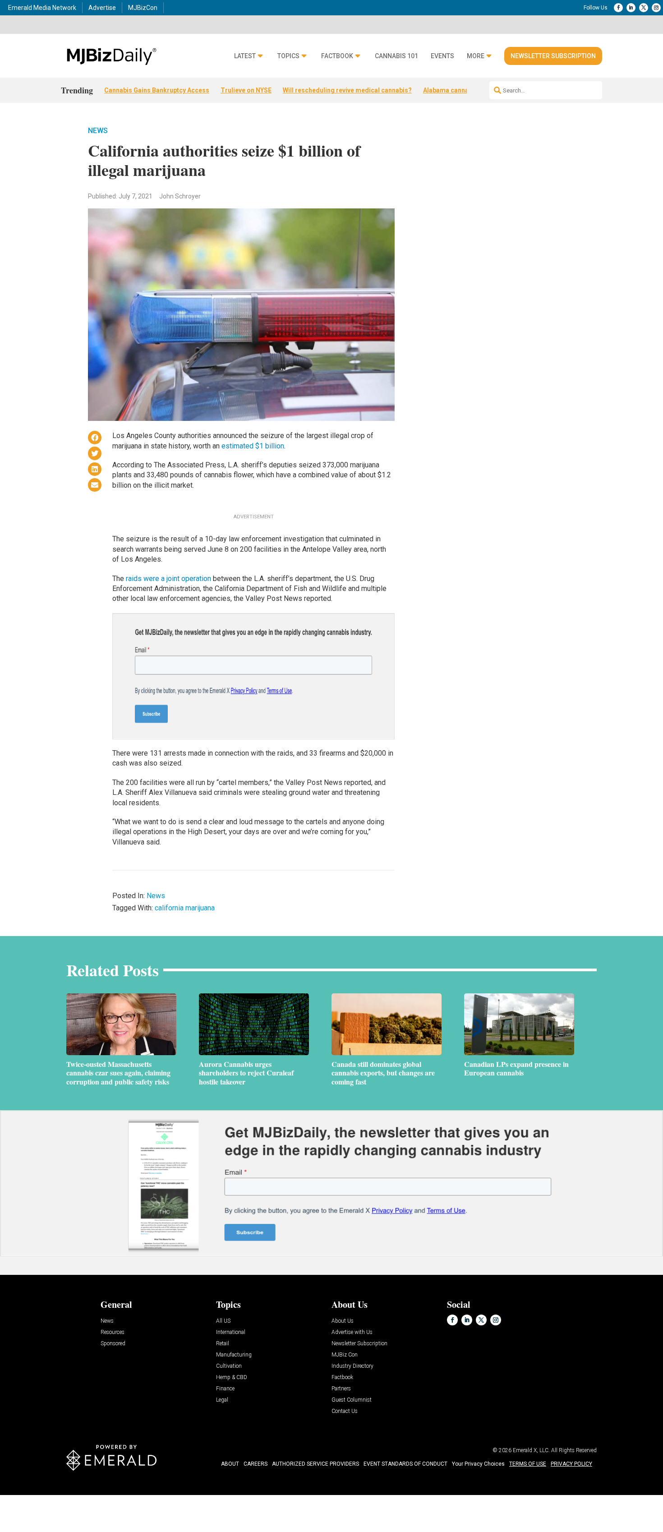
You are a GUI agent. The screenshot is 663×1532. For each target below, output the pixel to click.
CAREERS (255, 1464)
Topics (288, 56)
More (475, 56)
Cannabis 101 (396, 56)
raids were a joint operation (168, 578)
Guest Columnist (352, 1400)
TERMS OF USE (527, 1464)
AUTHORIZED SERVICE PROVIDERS (315, 1464)
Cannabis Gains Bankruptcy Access (156, 90)
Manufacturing (234, 1355)
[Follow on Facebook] (618, 7)
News (98, 130)
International (230, 1332)
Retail (222, 1344)
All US (223, 1321)
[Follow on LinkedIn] (630, 7)
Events (442, 56)
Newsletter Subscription (553, 56)
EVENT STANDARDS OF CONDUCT (405, 1464)
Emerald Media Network (42, 8)
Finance (225, 1389)
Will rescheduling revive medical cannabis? (347, 90)
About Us (343, 1321)
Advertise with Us (352, 1332)
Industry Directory (352, 1366)
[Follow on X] (643, 7)
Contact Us (345, 1411)
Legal (222, 1400)
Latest (245, 56)
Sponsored (113, 1344)
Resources (112, 1332)
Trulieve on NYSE (246, 90)
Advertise (102, 8)
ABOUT (230, 1464)
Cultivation (229, 1366)
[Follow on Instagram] (656, 7)
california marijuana (185, 908)
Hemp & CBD (231, 1377)
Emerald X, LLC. (531, 1450)
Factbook (337, 56)
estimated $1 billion (252, 446)
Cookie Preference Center (92, 1496)
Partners (341, 1389)
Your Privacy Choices (478, 1464)
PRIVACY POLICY (571, 1464)
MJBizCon (142, 8)
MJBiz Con (345, 1355)
